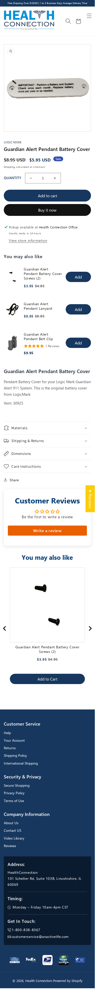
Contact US (12, 830)
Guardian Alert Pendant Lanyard (38, 306)
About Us (11, 822)
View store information (28, 240)
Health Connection (38, 981)
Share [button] (14, 480)
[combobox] (69, 21)
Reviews (10, 845)
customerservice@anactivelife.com (40, 936)
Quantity (12, 177)
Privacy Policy (14, 792)
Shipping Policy (15, 755)
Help (7, 732)
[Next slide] (90, 628)
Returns (10, 747)
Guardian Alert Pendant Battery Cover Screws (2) (43, 274)
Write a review (47, 530)
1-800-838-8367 (26, 929)
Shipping (9, 167)
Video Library (14, 838)
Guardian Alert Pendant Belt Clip (38, 336)
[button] (89, 15)
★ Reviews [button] (90, 498)
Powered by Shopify (67, 981)
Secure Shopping (17, 785)
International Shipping (21, 763)
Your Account (14, 740)
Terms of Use (14, 800)
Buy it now (47, 210)
